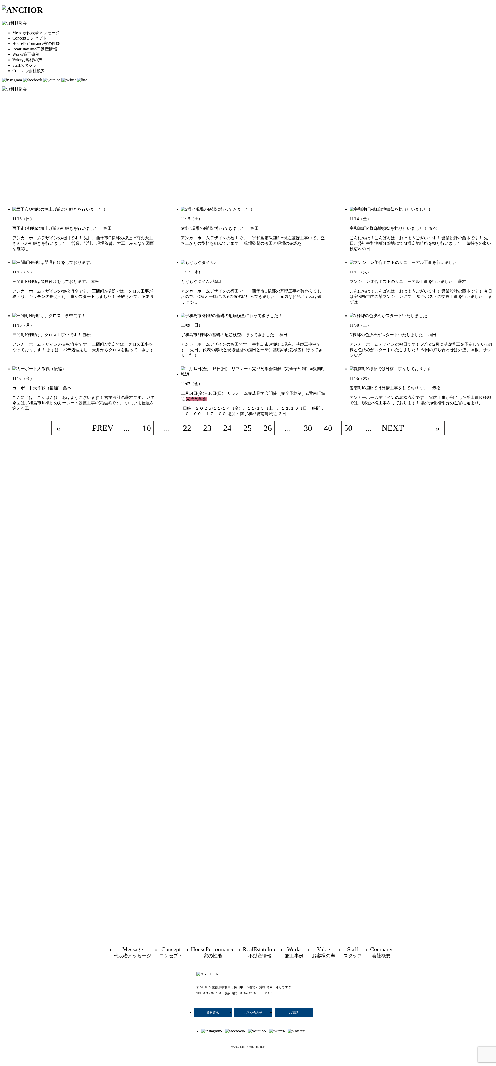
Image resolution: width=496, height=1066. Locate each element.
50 (348, 428)
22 (187, 428)
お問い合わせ (253, 1012)
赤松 (95, 281)
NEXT (393, 427)
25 (247, 428)
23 (207, 428)
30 (308, 428)
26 (268, 428)
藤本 (433, 228)
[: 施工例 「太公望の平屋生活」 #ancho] (264, 666)
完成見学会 (196, 399)
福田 (107, 228)
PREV (102, 427)
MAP (268, 993)
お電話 (293, 1012)
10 (147, 428)
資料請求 (212, 1012)
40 (328, 428)
